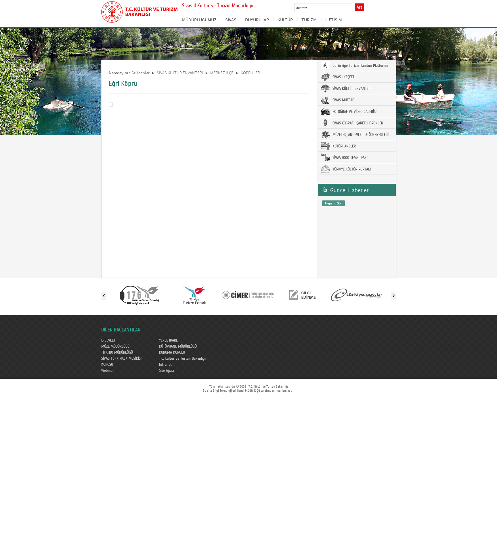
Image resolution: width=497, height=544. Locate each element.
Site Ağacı (166, 370)
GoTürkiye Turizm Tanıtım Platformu (359, 65)
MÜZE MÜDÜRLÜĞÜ (115, 346)
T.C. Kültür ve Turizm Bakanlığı (182, 358)
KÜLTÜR (285, 19)
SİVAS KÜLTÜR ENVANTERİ (180, 72)
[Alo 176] (140, 295)
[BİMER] (248, 295)
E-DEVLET (108, 340)
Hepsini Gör (333, 203)
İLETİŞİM (333, 19)
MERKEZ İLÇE (222, 72)
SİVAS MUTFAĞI (343, 100)
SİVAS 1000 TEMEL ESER (349, 158)
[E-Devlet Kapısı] (356, 295)
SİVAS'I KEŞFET (342, 77)
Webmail (107, 370)
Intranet (165, 364)
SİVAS (230, 19)
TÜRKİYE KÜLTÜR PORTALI (351, 169)
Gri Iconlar (140, 72)
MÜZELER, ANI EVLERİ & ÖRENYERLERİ (360, 134)
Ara (359, 7)
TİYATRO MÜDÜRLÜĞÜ (117, 352)
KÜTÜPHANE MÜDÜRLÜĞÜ (178, 346)
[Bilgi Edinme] (302, 295)
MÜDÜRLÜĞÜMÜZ (199, 19)
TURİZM (309, 19)
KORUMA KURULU (172, 352)
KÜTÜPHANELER (343, 146)
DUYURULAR (257, 19)
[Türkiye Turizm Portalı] (194, 295)
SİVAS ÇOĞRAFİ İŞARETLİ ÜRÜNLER (357, 123)
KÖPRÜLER (250, 72)
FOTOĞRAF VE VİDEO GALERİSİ (353, 111)
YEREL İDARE (168, 340)
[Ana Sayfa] (139, 10)
